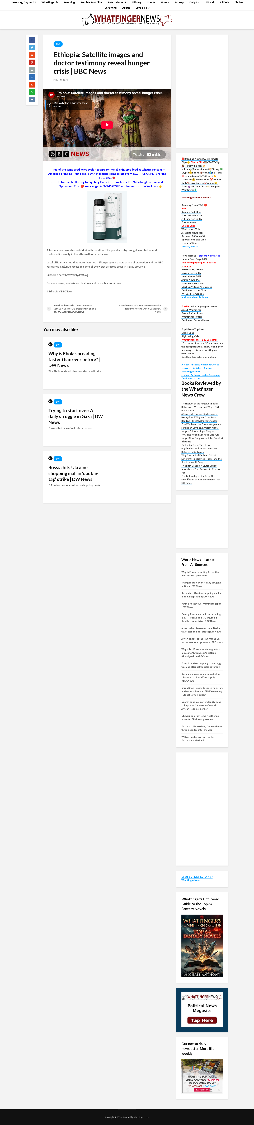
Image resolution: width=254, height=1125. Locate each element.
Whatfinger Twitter (191, 316)
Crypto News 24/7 (191, 272)
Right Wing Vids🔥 (195, 165)
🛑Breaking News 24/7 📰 (195, 158)
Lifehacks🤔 (188, 179)
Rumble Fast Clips (91, 2)
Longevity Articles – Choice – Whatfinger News (197, 369)
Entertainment (117, 2)
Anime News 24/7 (190, 279)
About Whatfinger (191, 309)
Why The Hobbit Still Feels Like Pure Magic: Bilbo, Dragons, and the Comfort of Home (202, 438)
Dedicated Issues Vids (193, 290)
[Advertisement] (202, 90)
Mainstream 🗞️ (193, 176)
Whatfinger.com (141, 1117)
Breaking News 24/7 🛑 (194, 205)
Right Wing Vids (190, 336)
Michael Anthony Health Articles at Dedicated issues (200, 376)
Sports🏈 (197, 172)
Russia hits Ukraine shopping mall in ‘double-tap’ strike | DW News (73, 473)
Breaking (69, 2)
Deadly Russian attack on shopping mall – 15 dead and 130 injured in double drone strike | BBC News (201, 618)
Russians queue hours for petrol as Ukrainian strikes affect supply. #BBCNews (200, 677)
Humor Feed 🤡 (204, 179)
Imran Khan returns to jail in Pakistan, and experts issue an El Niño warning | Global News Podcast (202, 691)
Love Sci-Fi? (142, 7)
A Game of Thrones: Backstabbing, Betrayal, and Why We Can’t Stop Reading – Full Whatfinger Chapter (199, 417)
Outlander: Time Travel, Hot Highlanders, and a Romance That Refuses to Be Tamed (199, 448)
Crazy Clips (187, 332)
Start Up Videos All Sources (196, 286)
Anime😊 (212, 183)
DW (57, 345)
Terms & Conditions (192, 313)
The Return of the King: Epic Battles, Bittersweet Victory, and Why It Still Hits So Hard (200, 407)
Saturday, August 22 (23, 2)
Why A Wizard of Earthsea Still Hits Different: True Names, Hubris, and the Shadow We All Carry (201, 459)
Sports (151, 2)
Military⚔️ (187, 169)
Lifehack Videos (190, 243)
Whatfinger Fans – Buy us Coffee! (199, 339)
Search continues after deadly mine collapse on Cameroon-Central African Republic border (201, 705)
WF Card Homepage (192, 293)
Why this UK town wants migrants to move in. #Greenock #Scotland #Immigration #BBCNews (201, 653)
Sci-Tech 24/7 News (192, 269)
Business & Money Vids (194, 236)
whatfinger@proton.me (199, 306)
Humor (165, 2)
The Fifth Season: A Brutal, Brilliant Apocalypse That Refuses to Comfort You (201, 469)
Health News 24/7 (191, 276)
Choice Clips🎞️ (198, 162)
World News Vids (190, 229)
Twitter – (207, 176)
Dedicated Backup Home (195, 320)
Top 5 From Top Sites (193, 329)
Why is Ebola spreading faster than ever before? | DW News (74, 359)
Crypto (185, 172)
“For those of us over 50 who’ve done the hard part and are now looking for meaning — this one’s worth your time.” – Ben (202, 348)
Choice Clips (188, 225)
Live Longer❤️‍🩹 (199, 183)
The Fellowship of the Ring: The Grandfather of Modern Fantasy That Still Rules (200, 480)
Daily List (195, 2)
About (126, 7)
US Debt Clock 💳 (200, 186)
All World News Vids (192, 232)
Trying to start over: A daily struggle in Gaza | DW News (75, 416)
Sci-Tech (224, 2)
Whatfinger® (49, 2)
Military (137, 2)
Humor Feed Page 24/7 (194, 259)
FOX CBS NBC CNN (191, 215)
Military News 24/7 (191, 218)
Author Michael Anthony (194, 297)
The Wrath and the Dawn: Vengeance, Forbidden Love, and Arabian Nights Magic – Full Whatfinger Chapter (201, 428)
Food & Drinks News (192, 283)
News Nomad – (200, 255)
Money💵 (217, 169)
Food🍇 (185, 186)
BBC (58, 44)
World (210, 2)
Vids (183, 208)
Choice (239, 2)
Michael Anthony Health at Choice (200, 364)
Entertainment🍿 (202, 169)
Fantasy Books (189, 246)
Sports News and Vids (193, 239)
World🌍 (207, 172)
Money (179, 2)
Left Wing (111, 7)
